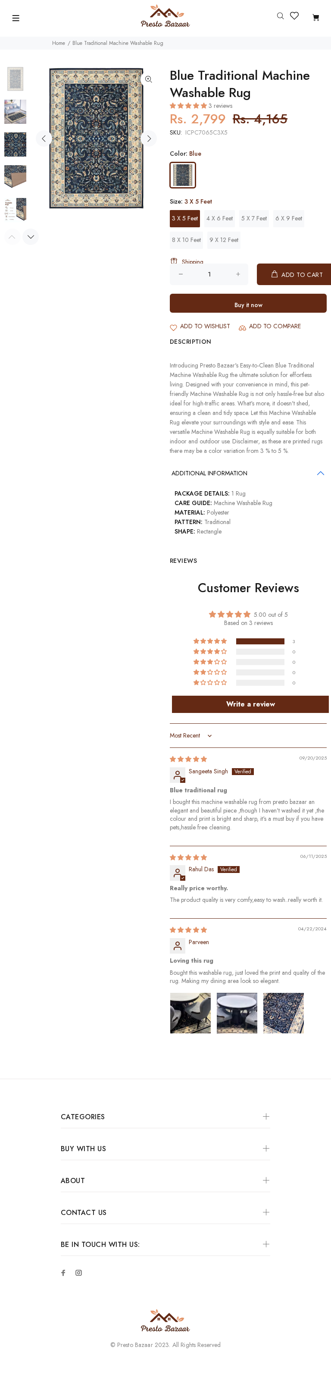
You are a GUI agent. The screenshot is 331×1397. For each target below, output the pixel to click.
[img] (188, 759)
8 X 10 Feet (186, 239)
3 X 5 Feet (185, 218)
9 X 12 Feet (223, 239)
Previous (44, 138)
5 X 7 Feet (254, 218)
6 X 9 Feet (288, 218)
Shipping (192, 261)
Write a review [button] (250, 704)
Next (149, 138)
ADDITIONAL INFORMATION (209, 473)
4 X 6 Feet (219, 218)
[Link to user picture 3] (283, 1013)
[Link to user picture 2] (237, 1013)
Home (58, 43)
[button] (189, 105)
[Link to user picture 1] (190, 1013)
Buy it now (248, 305)
